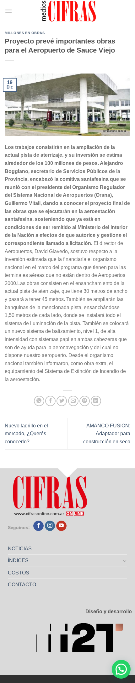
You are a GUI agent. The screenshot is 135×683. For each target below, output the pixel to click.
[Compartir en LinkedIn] (96, 401)
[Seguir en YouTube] (61, 526)
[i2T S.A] (83, 640)
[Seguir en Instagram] (50, 526)
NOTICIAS (20, 548)
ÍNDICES (18, 560)
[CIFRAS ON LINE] (69, 11)
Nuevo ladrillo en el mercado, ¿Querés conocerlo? (26, 433)
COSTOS (18, 572)
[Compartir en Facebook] (50, 401)
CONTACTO (22, 584)
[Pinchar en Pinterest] (84, 401)
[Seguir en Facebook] (38, 526)
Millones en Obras (25, 33)
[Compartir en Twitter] (62, 401)
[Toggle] (124, 560)
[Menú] (8, 10)
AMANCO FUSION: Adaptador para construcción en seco (106, 433)
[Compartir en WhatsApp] (39, 401)
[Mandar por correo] (73, 401)
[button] (121, 669)
